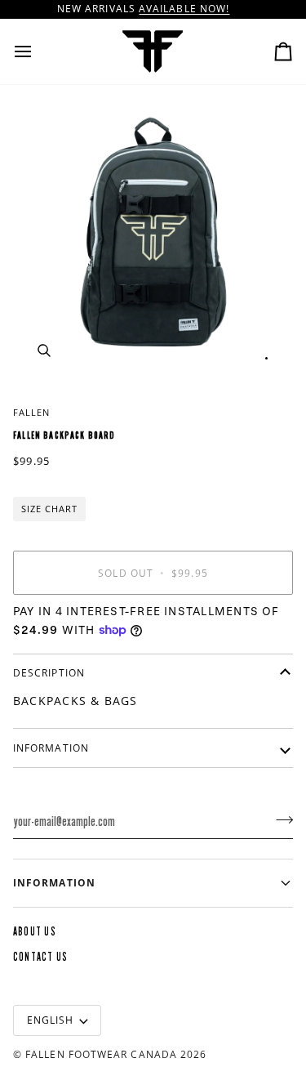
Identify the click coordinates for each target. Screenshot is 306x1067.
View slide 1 (266, 358)
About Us (34, 932)
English (50, 1020)
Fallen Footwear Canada (101, 1054)
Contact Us (40, 957)
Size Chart (49, 508)
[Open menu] (37, 51)
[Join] (279, 819)
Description (49, 673)
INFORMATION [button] (54, 883)
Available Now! (184, 9)
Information (51, 748)
